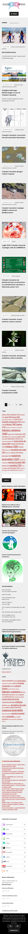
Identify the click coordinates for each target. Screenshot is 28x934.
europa (19, 427)
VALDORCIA (14, 470)
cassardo (16, 84)
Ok (10, 926)
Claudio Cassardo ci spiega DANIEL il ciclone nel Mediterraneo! (13, 210)
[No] (26, 923)
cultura (10, 424)
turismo (7, 470)
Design (5, 688)
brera (16, 417)
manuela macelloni (7, 441)
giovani (14, 436)
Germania (20, 434)
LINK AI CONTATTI (6, 672)
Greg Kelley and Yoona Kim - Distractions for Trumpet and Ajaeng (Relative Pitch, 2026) (13, 773)
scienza (5, 465)
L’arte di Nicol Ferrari (7, 903)
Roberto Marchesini (15, 707)
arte (8, 417)
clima (12, 686)
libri (20, 439)
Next (20, 404)
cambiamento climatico (8, 419)
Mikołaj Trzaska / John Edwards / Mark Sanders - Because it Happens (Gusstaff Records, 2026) (13, 804)
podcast (4, 48)
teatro (7, 468)
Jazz (4, 439)
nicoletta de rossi (18, 705)
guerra (21, 437)
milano (11, 446)
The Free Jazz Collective (11, 761)
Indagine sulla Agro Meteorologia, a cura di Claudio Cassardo (11, 92)
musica (4, 705)
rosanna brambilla (12, 710)
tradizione (10, 719)
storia (15, 716)
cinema (18, 419)
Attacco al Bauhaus (7, 888)
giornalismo (6, 437)
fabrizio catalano (11, 691)
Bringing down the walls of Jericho (11, 795)
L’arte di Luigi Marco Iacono (9, 895)
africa (6, 415)
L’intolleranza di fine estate (10, 910)
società (16, 465)
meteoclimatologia (20, 46)
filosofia (11, 434)
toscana (15, 468)
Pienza (8, 452)
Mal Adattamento (9, 52)
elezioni (14, 427)
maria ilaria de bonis (10, 699)
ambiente (15, 415)
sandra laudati (16, 462)
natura (8, 450)
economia (9, 427)
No (17, 926)
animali (15, 681)
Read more (14, 930)
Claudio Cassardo (11, 422)
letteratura (12, 439)
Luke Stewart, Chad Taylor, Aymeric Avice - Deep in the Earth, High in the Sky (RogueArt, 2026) (14, 799)
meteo (13, 46)
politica (14, 453)
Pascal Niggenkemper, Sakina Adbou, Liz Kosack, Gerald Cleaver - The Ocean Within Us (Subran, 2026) (14, 785)
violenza (20, 470)
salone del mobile (6, 713)
